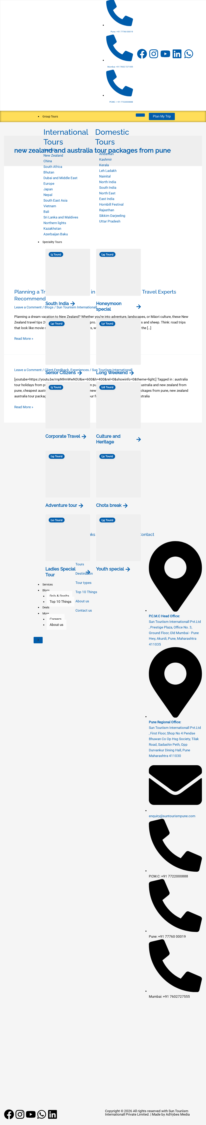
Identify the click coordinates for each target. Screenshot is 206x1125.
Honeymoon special (109, 306)
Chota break (109, 505)
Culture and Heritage (108, 439)
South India (57, 303)
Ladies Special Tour (60, 571)
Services (47, 584)
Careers (56, 619)
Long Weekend (112, 372)
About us (56, 625)
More (45, 613)
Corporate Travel (62, 436)
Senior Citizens (60, 372)
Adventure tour (61, 505)
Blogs (45, 590)
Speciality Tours (52, 242)
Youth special (110, 568)
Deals (45, 607)
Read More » (23, 338)
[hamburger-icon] (140, 115)
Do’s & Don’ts (59, 596)
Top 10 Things (60, 602)
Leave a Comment (28, 307)
